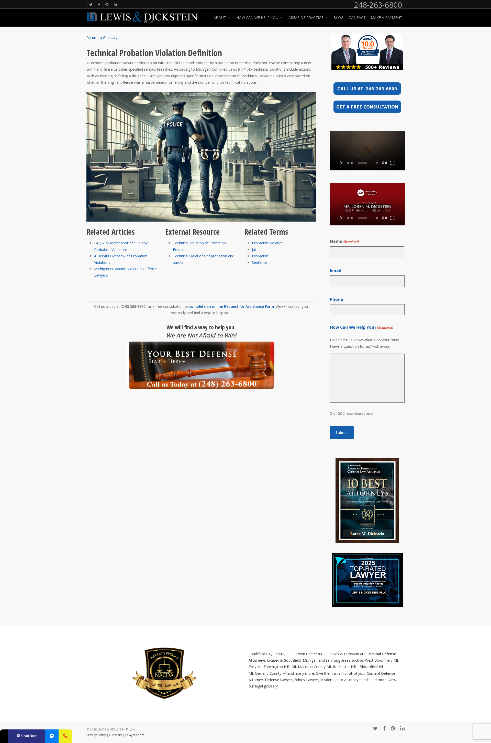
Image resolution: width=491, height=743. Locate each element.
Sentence (259, 262)
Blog (338, 17)
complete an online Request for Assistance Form (231, 306)
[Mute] (384, 162)
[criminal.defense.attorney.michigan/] (52, 736)
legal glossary (266, 686)
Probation (260, 256)
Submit (342, 432)
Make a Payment (386, 17)
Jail (254, 249)
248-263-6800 (378, 5)
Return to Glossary (101, 37)
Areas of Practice (305, 17)
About (220, 17)
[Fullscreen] (392, 162)
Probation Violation (268, 243)
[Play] (341, 162)
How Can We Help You (257, 17)
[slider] (362, 163)
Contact (357, 17)
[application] (367, 150)
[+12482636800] (65, 736)
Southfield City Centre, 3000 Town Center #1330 (289, 653)
